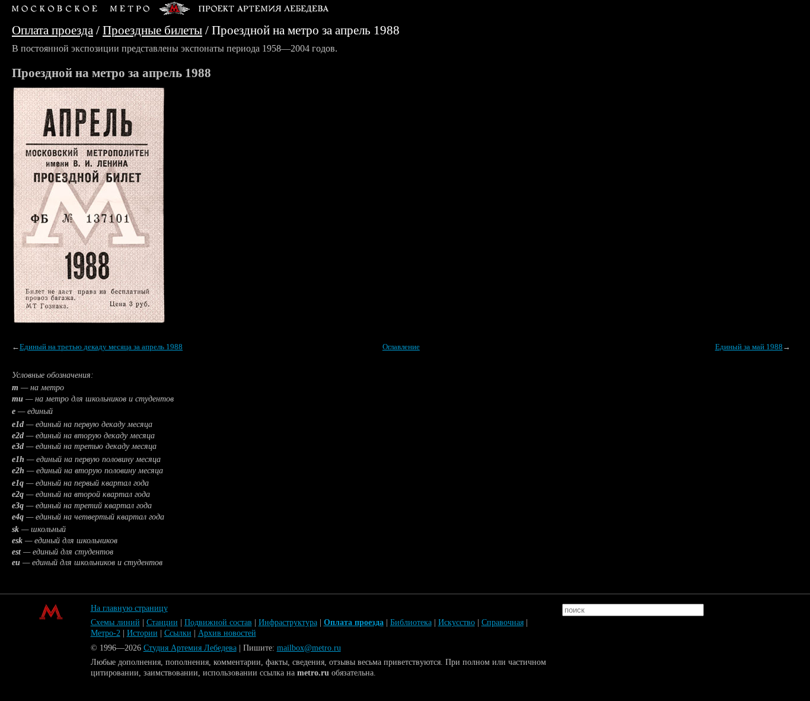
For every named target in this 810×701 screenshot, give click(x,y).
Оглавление (401, 347)
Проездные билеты (152, 30)
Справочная (502, 622)
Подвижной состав (218, 622)
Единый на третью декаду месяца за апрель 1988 (101, 347)
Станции (162, 622)
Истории (142, 633)
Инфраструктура (288, 622)
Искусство (456, 622)
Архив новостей (227, 633)
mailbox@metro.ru (309, 647)
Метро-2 (105, 633)
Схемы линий (115, 622)
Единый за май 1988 (749, 347)
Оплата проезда (52, 30)
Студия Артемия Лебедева (190, 647)
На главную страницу (129, 608)
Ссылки (178, 633)
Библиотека (411, 622)
